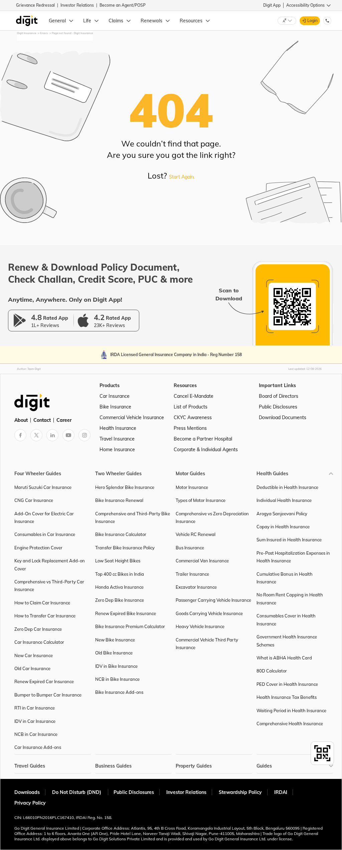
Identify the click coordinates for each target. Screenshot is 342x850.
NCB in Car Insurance (35, 734)
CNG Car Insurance (33, 500)
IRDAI (280, 792)
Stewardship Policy (240, 792)
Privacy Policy (30, 803)
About (21, 420)
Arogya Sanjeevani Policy (281, 513)
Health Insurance (118, 428)
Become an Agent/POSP (123, 5)
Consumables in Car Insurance (44, 534)
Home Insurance (117, 450)
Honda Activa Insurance (119, 587)
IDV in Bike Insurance (116, 666)
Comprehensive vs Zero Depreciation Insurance (212, 517)
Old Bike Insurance (114, 652)
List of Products (190, 407)
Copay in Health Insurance (283, 526)
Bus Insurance (190, 547)
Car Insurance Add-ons (37, 747)
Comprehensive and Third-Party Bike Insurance (132, 517)
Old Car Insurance (32, 668)
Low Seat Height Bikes (117, 560)
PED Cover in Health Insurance (287, 684)
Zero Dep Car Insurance (38, 629)
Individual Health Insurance (284, 500)
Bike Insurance (115, 407)
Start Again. (182, 177)
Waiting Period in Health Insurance (291, 710)
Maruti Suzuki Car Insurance (42, 487)
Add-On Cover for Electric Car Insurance (44, 517)
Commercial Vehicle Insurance (132, 417)
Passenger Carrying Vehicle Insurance (213, 600)
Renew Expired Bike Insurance (125, 613)
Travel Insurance (117, 439)
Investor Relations (77, 5)
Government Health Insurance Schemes (286, 640)
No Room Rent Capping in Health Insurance (289, 598)
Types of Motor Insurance (200, 500)
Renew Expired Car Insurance (44, 681)
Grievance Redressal (35, 5)
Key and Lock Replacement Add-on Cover (49, 564)
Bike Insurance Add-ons (119, 692)
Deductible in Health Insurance (287, 487)
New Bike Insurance (115, 639)
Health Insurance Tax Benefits (286, 697)
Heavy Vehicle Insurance (200, 626)
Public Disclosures (278, 407)
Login (312, 20)
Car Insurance (115, 396)
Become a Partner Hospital (203, 439)
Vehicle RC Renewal (195, 534)
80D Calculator (271, 670)
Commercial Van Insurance (202, 560)
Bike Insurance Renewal (119, 500)
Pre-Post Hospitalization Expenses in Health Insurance (293, 556)
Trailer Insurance (192, 574)
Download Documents (282, 417)
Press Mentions (190, 428)
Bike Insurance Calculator (120, 534)
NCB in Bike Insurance (117, 679)
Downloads (27, 792)
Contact (42, 420)
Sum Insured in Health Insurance (289, 539)
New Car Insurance (33, 655)
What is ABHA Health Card (284, 657)
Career (63, 420)
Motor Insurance (192, 487)
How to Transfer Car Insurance (44, 615)
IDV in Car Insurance (34, 721)
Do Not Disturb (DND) (77, 792)
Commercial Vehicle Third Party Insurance (207, 643)
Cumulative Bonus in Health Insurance (284, 577)
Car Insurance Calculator (39, 642)
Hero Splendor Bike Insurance (124, 487)
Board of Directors (278, 396)
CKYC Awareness (193, 417)
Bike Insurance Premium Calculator (130, 626)
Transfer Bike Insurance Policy (125, 547)
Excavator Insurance (196, 587)
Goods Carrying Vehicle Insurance (209, 613)
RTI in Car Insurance (34, 708)
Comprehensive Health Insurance (289, 723)
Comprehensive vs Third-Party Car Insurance (49, 585)
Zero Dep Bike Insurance (119, 600)
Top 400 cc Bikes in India (119, 574)
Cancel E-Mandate (193, 396)
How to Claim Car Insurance (42, 602)
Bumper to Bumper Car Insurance (47, 694)
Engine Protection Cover (38, 547)
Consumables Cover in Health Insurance (286, 619)
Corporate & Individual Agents (206, 450)
